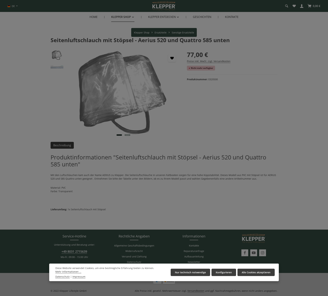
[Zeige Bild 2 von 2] (127, 135)
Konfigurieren (224, 272)
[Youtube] (253, 252)
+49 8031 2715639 (74, 251)
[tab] (62, 145)
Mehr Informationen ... (68, 271)
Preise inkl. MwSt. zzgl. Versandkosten (208, 61)
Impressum (78, 276)
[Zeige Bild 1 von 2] (119, 135)
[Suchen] (286, 6)
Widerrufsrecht (134, 251)
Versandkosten (195, 290)
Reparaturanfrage (194, 251)
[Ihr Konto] (301, 6)
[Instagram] (262, 252)
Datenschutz (134, 262)
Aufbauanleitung (194, 256)
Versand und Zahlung (134, 256)
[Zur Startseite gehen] (164, 6)
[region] (115, 94)
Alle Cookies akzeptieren (256, 272)
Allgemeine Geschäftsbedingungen (134, 245)
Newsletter (194, 262)
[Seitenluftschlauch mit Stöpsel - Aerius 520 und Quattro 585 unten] (123, 94)
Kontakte (194, 245)
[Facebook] (244, 252)
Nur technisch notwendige (190, 272)
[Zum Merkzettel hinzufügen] (172, 58)
